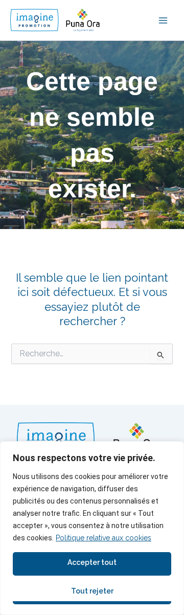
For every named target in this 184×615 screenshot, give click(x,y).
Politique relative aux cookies (103, 538)
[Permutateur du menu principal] (163, 20)
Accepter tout (92, 562)
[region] (92, 528)
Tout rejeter (92, 591)
